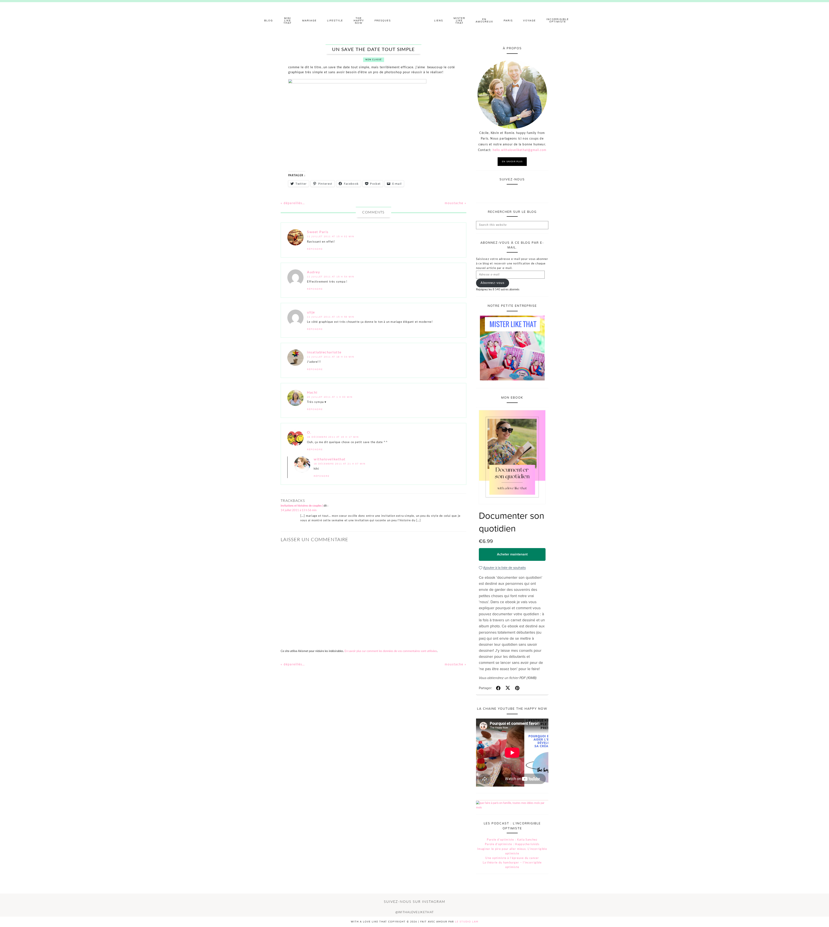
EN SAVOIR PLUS (512, 162)
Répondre (315, 249)
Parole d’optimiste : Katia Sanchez (512, 839)
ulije (311, 312)
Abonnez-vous (492, 283)
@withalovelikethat (414, 912)
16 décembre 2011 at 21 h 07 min (339, 463)
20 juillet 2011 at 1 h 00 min (330, 397)
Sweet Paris (318, 232)
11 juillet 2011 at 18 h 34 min (330, 356)
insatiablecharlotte (324, 352)
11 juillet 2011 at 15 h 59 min (330, 316)
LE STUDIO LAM (466, 922)
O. (309, 432)
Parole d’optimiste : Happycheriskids (512, 844)
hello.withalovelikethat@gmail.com (520, 150)
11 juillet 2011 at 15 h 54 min (330, 276)
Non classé (373, 60)
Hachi (312, 392)
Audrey (313, 272)
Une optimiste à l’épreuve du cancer (512, 858)
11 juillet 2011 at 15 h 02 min (330, 236)
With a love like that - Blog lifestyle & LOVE (414, 20)
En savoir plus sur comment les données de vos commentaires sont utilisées (391, 651)
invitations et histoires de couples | (302, 505)
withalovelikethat (330, 459)
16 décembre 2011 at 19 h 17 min (333, 437)
